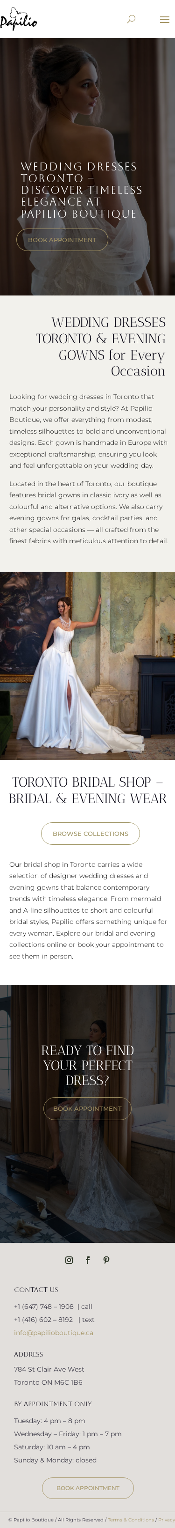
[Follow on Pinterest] (106, 1260)
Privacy (166, 1520)
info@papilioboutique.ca (53, 1333)
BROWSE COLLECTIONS (90, 833)
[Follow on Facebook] (87, 1260)
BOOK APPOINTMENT (87, 1108)
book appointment (62, 240)
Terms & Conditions (131, 1520)
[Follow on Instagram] (69, 1260)
